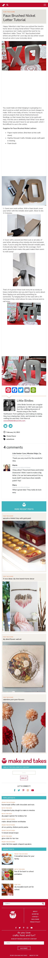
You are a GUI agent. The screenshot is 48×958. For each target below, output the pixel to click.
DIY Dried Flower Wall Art (12, 639)
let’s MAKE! (24, 948)
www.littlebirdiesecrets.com (14, 421)
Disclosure (35, 919)
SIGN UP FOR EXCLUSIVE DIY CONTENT (24, 939)
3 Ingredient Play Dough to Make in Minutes (18, 810)
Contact (35, 916)
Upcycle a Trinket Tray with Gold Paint (17, 518)
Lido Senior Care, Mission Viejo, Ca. (26, 453)
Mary (14, 485)
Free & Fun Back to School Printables (24, 872)
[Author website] (11, 426)
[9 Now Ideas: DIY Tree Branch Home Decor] (24, 606)
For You (17, 884)
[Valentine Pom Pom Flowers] (24, 727)
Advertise (35, 914)
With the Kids (7, 808)
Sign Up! (24, 778)
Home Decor (11, 436)
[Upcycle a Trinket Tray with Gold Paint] (24, 546)
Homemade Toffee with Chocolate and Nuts (18, 804)
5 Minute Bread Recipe (10, 833)
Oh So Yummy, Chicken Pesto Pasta (15, 827)
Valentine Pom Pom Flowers (13, 699)
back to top (34, 955)
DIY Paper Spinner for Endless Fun (14, 816)
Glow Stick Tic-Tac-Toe (10, 838)
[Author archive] (5, 426)
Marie (14, 465)
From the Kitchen (8, 802)
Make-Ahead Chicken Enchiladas (14, 821)
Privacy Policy (35, 922)
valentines (10, 439)
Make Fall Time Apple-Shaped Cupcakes (16, 844)
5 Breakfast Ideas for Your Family (24, 857)
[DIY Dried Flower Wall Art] (24, 667)
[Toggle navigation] (45, 4)
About (35, 911)
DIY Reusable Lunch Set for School (24, 888)
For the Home (9, 12)
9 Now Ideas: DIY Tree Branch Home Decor (18, 579)
